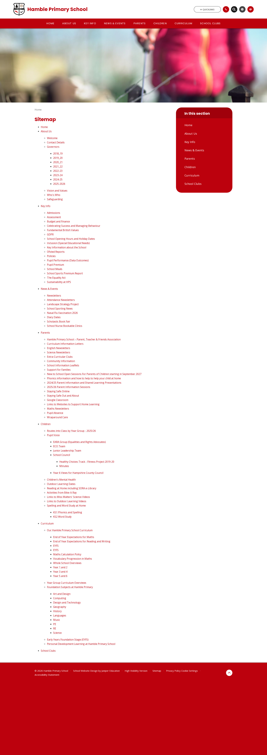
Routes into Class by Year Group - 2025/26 (71, 430)
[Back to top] (229, 673)
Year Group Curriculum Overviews (66, 582)
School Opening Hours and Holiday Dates (71, 238)
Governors (53, 146)
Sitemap (157, 670)
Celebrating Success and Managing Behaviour (73, 225)
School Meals (54, 269)
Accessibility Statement (47, 674)
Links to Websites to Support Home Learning (73, 404)
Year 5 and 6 (60, 576)
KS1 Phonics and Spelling (67, 512)
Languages (59, 615)
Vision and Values (57, 190)
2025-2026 (59, 183)
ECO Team (59, 446)
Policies (51, 256)
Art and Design (61, 594)
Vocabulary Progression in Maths (72, 558)
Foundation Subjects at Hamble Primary (70, 587)
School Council (61, 455)
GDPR (50, 234)
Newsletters (54, 295)
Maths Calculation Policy (67, 554)
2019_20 (58, 157)
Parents (45, 332)
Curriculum (47, 523)
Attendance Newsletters (61, 300)
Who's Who (53, 195)
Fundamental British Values (63, 230)
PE (54, 624)
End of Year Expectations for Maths (73, 537)
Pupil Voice (53, 435)
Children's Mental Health (61, 479)
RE (54, 628)
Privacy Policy (173, 670)
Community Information (61, 361)
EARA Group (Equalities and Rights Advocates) (79, 442)
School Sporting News (60, 308)
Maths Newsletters (58, 408)
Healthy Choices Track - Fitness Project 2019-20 (86, 461)
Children (46, 424)
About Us (46, 131)
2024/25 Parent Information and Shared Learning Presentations (84, 382)
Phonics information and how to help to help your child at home (84, 378)
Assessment (54, 217)
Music (56, 619)
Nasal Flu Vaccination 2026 (62, 313)
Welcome (52, 138)
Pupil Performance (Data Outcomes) (68, 260)
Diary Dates (54, 317)
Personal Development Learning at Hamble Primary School (81, 644)
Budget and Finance (58, 221)
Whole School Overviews (67, 563)
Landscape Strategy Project (63, 304)
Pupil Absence (55, 413)
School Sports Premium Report (65, 273)
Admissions (53, 212)
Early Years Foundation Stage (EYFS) (68, 639)
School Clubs (48, 650)
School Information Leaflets (63, 365)
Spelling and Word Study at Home (66, 505)
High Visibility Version (136, 670)
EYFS (56, 545)
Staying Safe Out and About (63, 395)
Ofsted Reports (56, 251)
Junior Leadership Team (67, 450)
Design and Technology (67, 602)
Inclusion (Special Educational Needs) (68, 243)
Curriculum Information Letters (65, 343)
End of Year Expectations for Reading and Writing (81, 541)
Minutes (64, 466)
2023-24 (57, 175)
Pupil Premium (55, 264)
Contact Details (56, 142)
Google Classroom (57, 400)
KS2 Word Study (62, 516)
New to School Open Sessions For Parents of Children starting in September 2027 (94, 374)
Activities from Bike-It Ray (62, 492)
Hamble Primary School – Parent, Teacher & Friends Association (84, 339)
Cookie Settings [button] (189, 670)
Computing (59, 598)
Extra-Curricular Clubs (60, 356)
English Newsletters (58, 348)
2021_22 (58, 166)
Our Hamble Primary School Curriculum (70, 530)
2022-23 (57, 170)
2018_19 (58, 153)
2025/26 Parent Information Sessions (68, 387)
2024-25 (57, 179)
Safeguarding (55, 199)
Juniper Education (111, 670)
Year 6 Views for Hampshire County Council (78, 472)
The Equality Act (56, 277)
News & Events (49, 288)
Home (38, 109)
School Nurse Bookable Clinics (64, 325)
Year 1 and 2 (60, 567)
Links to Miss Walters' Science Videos (68, 497)
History (57, 611)
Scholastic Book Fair (58, 321)
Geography (59, 606)
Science (57, 632)
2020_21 (58, 162)
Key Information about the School (66, 247)
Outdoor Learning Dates (61, 484)
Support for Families (59, 369)
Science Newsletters (58, 352)
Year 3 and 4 (60, 571)
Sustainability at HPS (59, 282)
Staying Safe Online (58, 391)
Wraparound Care (57, 417)
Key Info (45, 206)
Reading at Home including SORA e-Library (71, 488)
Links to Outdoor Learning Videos (66, 501)
